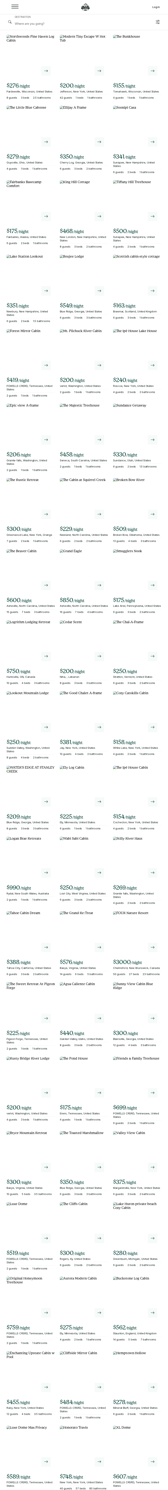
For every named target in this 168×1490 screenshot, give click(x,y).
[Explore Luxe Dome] (46, 1238)
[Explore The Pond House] (99, 1093)
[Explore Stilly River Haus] (152, 873)
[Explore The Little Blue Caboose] (46, 142)
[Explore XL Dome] (152, 1462)
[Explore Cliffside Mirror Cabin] (99, 1387)
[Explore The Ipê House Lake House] (152, 365)
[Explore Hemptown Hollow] (152, 1387)
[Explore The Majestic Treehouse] (99, 440)
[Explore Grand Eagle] (99, 585)
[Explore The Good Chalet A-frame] (99, 727)
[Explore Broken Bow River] (152, 514)
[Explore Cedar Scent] (99, 656)
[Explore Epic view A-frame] (46, 440)
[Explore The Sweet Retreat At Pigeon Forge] (46, 1018)
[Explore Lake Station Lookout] (46, 291)
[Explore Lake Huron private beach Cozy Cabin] (152, 1238)
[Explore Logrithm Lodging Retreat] (46, 656)
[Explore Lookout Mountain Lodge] (46, 727)
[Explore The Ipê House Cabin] (152, 802)
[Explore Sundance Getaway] (152, 440)
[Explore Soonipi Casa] (152, 142)
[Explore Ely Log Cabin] (99, 802)
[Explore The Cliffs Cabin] (99, 1238)
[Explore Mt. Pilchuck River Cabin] (99, 365)
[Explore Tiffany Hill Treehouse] (152, 216)
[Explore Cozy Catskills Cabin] (152, 727)
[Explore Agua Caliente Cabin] (99, 1018)
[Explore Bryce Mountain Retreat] (46, 1167)
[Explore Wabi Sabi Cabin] (99, 873)
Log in (156, 7)
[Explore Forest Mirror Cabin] (46, 365)
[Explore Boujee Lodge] (99, 291)
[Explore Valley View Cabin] (152, 1167)
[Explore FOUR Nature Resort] (152, 947)
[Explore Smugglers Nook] (152, 585)
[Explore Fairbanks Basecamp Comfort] (46, 216)
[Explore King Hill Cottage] (99, 216)
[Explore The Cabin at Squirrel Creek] (99, 514)
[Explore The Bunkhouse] (152, 71)
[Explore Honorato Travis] (99, 1462)
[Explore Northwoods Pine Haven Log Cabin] (46, 71)
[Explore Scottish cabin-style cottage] (152, 291)
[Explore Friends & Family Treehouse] (152, 1093)
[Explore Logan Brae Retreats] (46, 873)
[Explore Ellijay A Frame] (99, 142)
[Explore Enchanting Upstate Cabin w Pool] (46, 1387)
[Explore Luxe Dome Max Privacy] (46, 1462)
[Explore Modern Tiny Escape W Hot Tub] (99, 71)
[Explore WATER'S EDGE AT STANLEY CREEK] (46, 802)
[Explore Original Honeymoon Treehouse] (46, 1313)
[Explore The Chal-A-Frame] (152, 656)
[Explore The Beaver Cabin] (46, 585)
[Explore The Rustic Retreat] (46, 514)
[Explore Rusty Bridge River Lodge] (46, 1093)
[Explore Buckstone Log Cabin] (152, 1313)
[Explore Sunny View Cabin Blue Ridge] (152, 1018)
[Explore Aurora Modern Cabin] (99, 1313)
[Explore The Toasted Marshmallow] (99, 1167)
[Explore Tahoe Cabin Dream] (46, 947)
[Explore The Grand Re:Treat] (99, 947)
